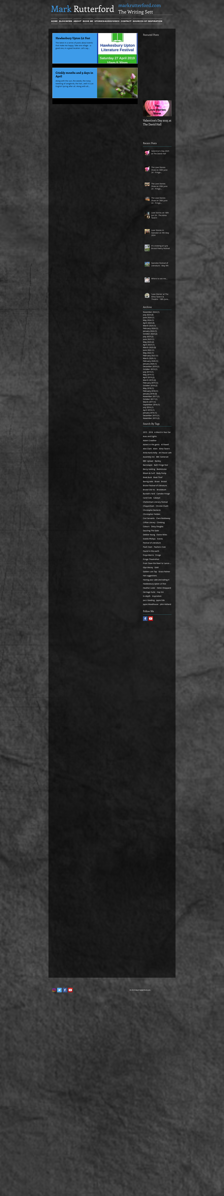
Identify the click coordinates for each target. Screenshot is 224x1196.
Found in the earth (151, 551)
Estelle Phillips (149, 539)
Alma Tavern (164, 448)
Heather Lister (149, 588)
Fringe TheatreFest (151, 559)
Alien (155, 448)
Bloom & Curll (149, 473)
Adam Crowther (150, 440)
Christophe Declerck (151, 510)
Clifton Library (149, 522)
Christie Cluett (162, 506)
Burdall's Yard (149, 493)
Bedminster (162, 469)
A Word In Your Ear (162, 432)
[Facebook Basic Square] (145, 618)
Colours (146, 526)
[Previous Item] (147, 108)
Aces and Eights (150, 436)
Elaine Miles (162, 534)
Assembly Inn (149, 457)
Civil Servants (149, 518)
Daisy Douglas (157, 526)
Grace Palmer (164, 571)
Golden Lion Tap (150, 571)
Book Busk (147, 477)
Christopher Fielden (151, 514)
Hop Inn (160, 592)
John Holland (165, 604)
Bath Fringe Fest (161, 465)
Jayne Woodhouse (150, 604)
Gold (157, 567)
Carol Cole (147, 498)
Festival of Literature (152, 543)
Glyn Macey (148, 567)
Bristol (164, 481)
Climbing (161, 522)
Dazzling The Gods (151, 530)
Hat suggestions (150, 575)
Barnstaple (147, 465)
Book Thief (157, 477)
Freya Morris (148, 555)
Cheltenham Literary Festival (155, 502)
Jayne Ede (160, 600)
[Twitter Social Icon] (59, 990)
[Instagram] (54, 990)
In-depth (146, 596)
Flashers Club (160, 547)
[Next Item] (167, 108)
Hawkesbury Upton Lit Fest (154, 584)
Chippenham (148, 506)
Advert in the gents (151, 444)
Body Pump (161, 473)
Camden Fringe (163, 493)
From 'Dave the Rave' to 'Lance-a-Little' (157, 563)
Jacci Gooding (149, 600)
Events (160, 539)
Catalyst (156, 498)
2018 (151, 432)
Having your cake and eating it (156, 579)
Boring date (148, 481)
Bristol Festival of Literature (155, 485)
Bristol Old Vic (149, 489)
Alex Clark (147, 448)
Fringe (158, 555)
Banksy (158, 461)
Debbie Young (149, 534)
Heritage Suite (149, 592)
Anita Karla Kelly (150, 452)
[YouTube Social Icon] (150, 618)
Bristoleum (161, 489)
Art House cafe (165, 452)
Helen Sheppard (164, 588)
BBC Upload (148, 461)
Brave (157, 481)
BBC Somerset (162, 457)
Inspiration (157, 596)
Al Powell (165, 444)
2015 (145, 432)
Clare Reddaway (163, 518)
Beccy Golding (149, 469)
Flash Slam (147, 547)
